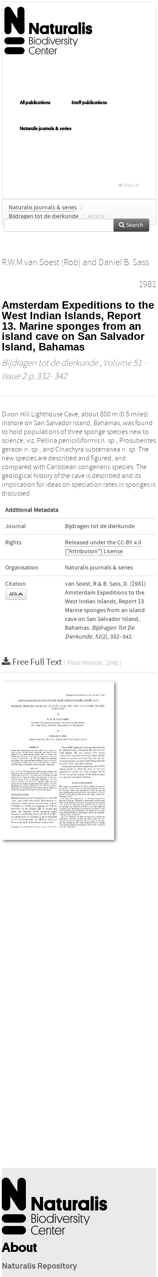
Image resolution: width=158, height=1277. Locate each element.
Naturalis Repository (39, 1266)
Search (134, 225)
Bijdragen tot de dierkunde (44, 216)
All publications (35, 102)
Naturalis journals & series (46, 128)
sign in (131, 185)
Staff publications (89, 102)
